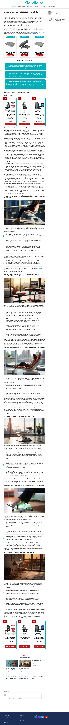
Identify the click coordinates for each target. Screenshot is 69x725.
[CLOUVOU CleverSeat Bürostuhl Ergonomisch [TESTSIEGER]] (10, 107)
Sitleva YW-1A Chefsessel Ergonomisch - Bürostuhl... (24, 115)
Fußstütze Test (34, 344)
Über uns (22, 715)
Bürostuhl (21, 19)
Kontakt (22, 720)
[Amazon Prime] (43, 100)
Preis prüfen (9, 55)
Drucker (36, 6)
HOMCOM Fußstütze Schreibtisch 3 (24, 53)
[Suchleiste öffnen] (57, 7)
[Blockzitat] (16, 698)
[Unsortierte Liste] (15, 698)
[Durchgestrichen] (12, 698)
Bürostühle (14, 6)
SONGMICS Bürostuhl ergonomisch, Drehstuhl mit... (39, 115)
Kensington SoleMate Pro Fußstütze (39, 53)
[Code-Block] (18, 698)
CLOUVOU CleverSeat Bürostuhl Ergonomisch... (10, 115)
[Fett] (8, 698)
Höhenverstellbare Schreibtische (25, 6)
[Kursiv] (9, 698)
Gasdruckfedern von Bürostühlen (11, 546)
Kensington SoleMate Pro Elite (10, 53)
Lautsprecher (41, 6)
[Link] (19, 698)
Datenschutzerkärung (8, 717)
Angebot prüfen (9, 123)
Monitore (53, 6)
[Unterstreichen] (11, 698)
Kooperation (23, 717)
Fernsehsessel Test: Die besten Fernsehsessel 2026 (37, 662)
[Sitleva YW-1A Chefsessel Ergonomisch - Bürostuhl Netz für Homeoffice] (24, 107)
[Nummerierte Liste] (13, 698)
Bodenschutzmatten (33, 33)
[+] (22, 698)
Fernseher (47, 6)
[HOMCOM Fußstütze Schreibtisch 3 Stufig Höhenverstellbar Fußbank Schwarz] (24, 44)
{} (20, 698)
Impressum (6, 715)
